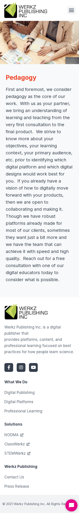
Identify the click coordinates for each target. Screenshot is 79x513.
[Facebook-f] (8, 367)
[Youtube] (33, 367)
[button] (71, 10)
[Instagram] (21, 367)
